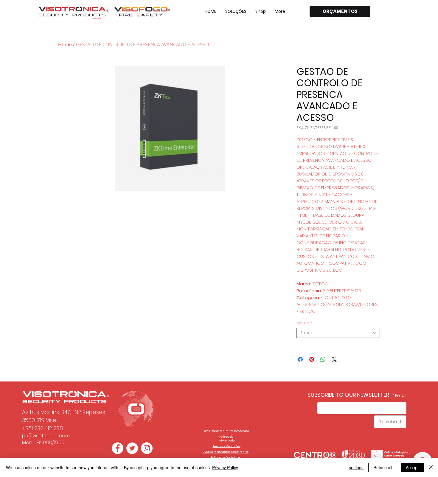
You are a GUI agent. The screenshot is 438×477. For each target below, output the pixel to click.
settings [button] (356, 467)
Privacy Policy (225, 467)
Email (400, 395)
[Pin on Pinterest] (311, 359)
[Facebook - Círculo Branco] (117, 448)
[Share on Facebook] (300, 359)
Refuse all (382, 467)
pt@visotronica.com (46, 435)
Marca (304, 323)
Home (65, 44)
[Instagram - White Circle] (147, 448)
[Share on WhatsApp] (323, 359)
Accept (412, 467)
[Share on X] (334, 359)
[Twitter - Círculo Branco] (132, 448)
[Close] (430, 467)
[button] (236, 11)
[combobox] (338, 333)
